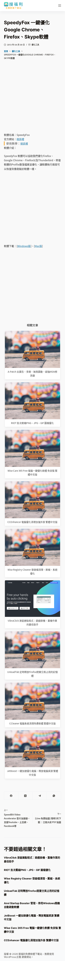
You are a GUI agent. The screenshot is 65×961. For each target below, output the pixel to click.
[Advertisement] (32, 98)
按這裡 (20, 139)
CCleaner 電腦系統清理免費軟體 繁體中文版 (32, 723)
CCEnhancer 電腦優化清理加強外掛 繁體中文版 (32, 522)
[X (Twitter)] (25, 796)
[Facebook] (11, 796)
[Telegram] (39, 796)
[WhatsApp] (54, 796)
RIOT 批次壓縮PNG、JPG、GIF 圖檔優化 (32, 423)
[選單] (59, 5)
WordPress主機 (12, 956)
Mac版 (38, 246)
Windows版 (24, 246)
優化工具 (35, 45)
